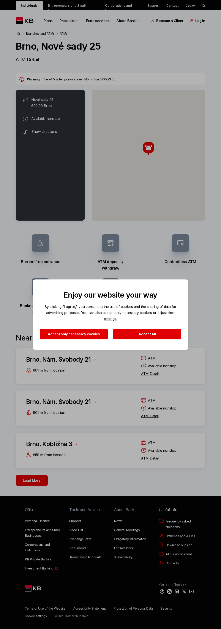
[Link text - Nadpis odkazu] (33, 588)
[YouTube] (191, 591)
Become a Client (169, 21)
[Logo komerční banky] (26, 20)
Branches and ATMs (40, 33)
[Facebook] (162, 591)
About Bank (126, 21)
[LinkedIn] (176, 591)
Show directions (44, 131)
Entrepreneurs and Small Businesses (67, 7)
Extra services (97, 21)
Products (67, 21)
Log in (200, 21)
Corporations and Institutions (118, 7)
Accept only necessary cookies (74, 334)
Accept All (147, 334)
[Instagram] (169, 591)
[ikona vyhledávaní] (203, 5)
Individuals (29, 5)
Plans (48, 21)
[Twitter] (184, 591)
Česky (190, 5)
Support (153, 5)
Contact (172, 5)
